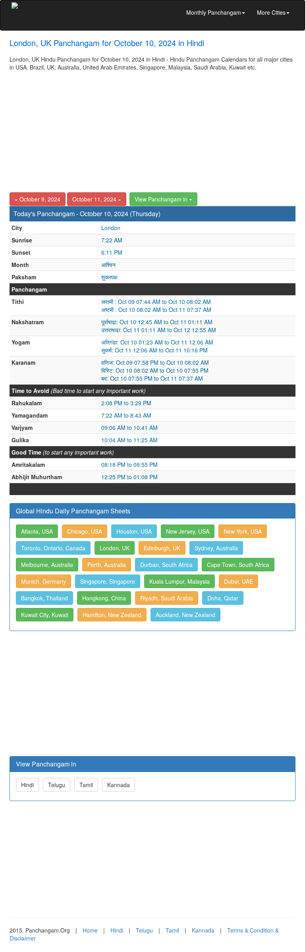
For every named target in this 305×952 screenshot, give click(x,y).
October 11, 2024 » (96, 199)
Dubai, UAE (238, 581)
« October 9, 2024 (37, 199)
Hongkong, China (104, 598)
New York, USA (243, 531)
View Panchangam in (162, 199)
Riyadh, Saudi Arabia (166, 598)
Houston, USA (134, 531)
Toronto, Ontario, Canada (53, 548)
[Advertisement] (152, 130)
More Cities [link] (271, 12)
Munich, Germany (43, 581)
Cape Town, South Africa (238, 565)
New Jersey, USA (187, 531)
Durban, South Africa (166, 565)
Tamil (86, 785)
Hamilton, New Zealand (112, 615)
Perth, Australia (106, 565)
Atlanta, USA (37, 531)
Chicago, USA (84, 531)
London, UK (114, 548)
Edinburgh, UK (162, 548)
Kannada (118, 785)
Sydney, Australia (216, 548)
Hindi (27, 785)
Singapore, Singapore (107, 581)
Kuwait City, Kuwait (44, 615)
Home (90, 930)
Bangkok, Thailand (44, 598)
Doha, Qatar (222, 598)
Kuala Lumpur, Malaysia (179, 581)
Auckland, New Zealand (185, 615)
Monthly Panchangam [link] (213, 12)
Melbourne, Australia (47, 565)
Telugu (56, 785)
